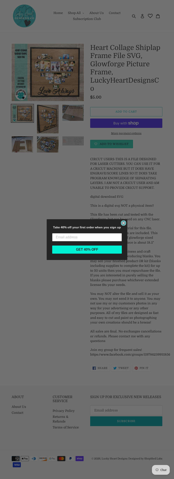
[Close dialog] (123, 223)
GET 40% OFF (87, 249)
